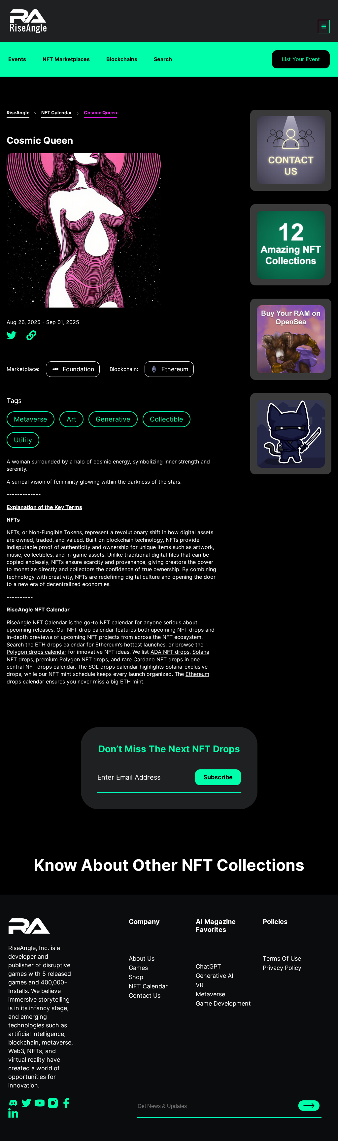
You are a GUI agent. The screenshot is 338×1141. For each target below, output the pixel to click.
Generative (113, 419)
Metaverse (30, 419)
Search (163, 59)
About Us (141, 958)
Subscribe (218, 777)
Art (71, 419)
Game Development (223, 1003)
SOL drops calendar (113, 667)
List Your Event (301, 59)
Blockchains (121, 59)
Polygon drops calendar (36, 652)
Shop (136, 977)
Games (138, 967)
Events (17, 59)
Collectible (166, 419)
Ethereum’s (108, 645)
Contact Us (144, 995)
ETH (125, 682)
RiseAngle (18, 112)
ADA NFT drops (170, 652)
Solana (173, 667)
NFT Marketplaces (66, 59)
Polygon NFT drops (83, 659)
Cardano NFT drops (158, 659)
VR (200, 984)
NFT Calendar (56, 112)
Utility (23, 440)
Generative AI (214, 975)
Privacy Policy (282, 967)
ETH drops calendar (60, 645)
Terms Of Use (282, 958)
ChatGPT (208, 966)
